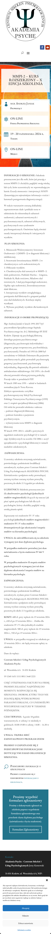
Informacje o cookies (24, 930)
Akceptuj (25, 908)
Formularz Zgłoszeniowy (25, 829)
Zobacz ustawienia (25, 923)
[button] (47, 880)
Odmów (25, 915)
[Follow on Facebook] (42, 47)
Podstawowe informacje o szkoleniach (25, 767)
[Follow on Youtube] (47, 47)
